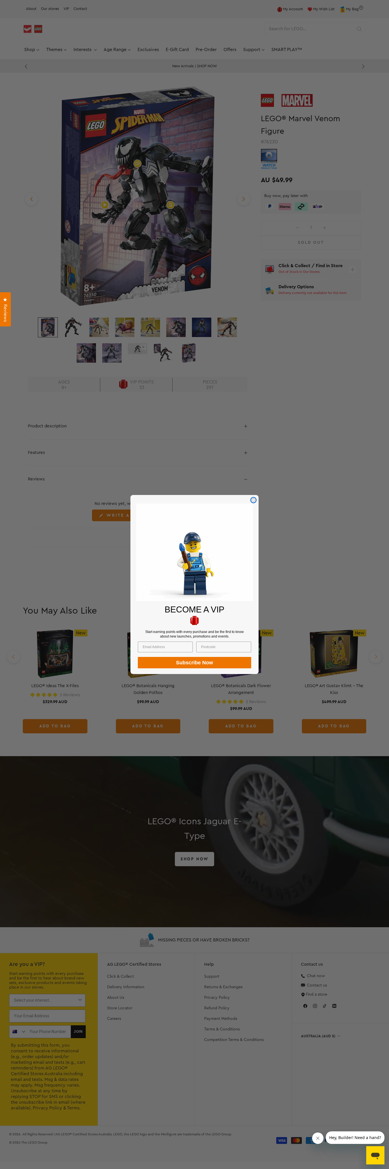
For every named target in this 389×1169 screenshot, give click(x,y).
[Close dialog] (253, 500)
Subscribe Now (194, 662)
